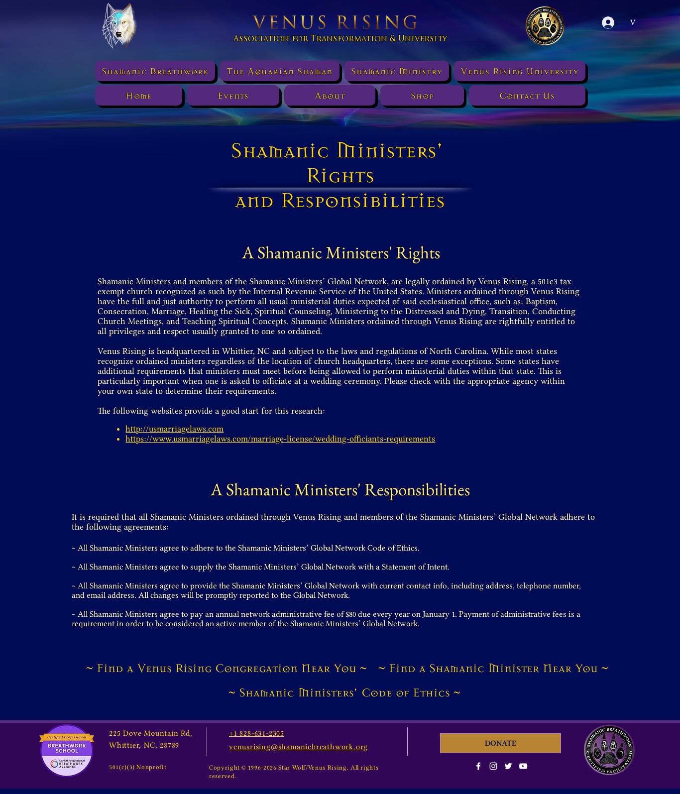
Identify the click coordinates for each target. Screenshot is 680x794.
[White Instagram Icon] (493, 766)
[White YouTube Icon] (523, 766)
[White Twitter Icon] (508, 766)
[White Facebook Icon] (478, 766)
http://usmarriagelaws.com (174, 429)
